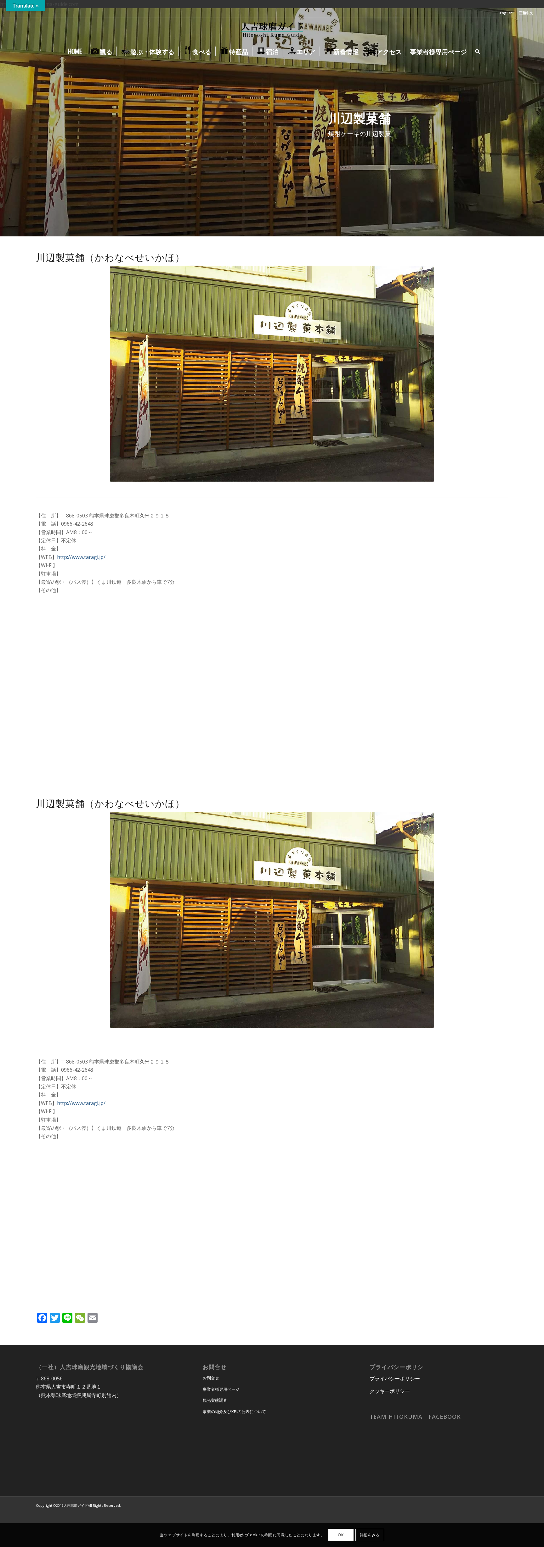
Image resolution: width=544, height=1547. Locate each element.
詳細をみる (370, 1535)
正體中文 (526, 12)
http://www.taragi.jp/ (81, 557)
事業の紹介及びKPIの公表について (234, 1411)
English (506, 12)
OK (340, 1535)
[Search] (475, 51)
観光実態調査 (215, 1400)
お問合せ (211, 1378)
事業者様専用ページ (221, 1389)
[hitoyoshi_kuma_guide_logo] (272, 30)
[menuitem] (506, 12)
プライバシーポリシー (395, 1378)
